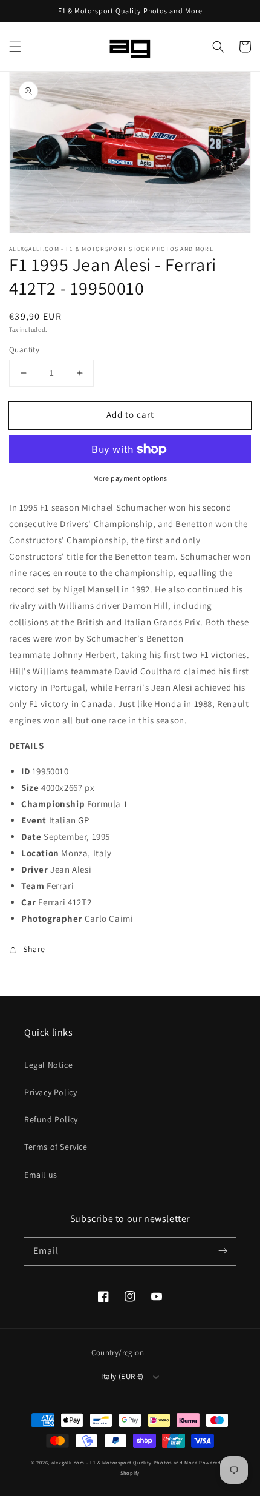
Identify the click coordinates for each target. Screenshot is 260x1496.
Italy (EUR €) (122, 1376)
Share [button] (34, 949)
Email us (40, 1174)
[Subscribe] (222, 1251)
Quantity (24, 349)
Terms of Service (56, 1146)
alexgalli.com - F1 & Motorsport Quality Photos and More (124, 1462)
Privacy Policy (50, 1092)
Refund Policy (51, 1119)
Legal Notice (48, 1064)
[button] (15, 46)
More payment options (130, 478)
